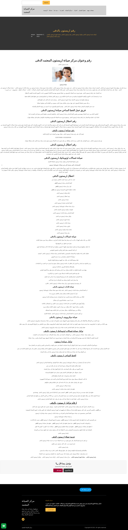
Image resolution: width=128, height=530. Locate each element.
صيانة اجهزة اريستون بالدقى (54, 34)
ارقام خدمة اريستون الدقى (89, 34)
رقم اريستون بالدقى (64, 30)
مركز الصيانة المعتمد (27, 527)
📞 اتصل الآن (58, 470)
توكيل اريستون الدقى (77, 34)
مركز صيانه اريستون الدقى (53, 36)
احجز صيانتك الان (85, 489)
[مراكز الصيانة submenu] (72, 10)
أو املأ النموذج (68, 470)
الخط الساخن (50, 509)
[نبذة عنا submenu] (58, 10)
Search (46, 2)
